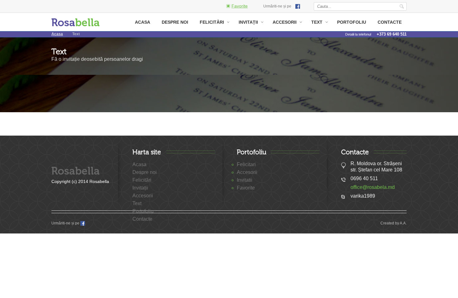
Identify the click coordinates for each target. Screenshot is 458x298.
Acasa (142, 22)
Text (316, 22)
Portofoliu (351, 22)
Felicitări (212, 22)
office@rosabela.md (373, 187)
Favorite (246, 187)
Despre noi (175, 22)
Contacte (390, 22)
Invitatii (244, 180)
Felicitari (246, 164)
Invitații (248, 22)
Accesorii (285, 22)
